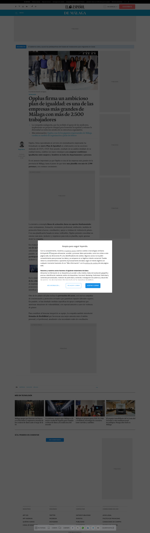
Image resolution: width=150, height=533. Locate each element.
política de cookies (91, 263)
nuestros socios (70, 251)
